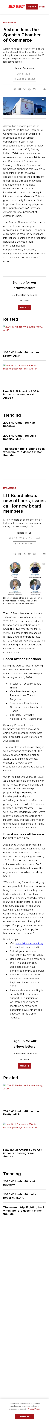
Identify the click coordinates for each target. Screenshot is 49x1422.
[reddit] (29, 89)
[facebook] (14, 89)
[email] (34, 89)
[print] (44, 89)
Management (9, 22)
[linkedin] (19, 89)
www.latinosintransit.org (30, 943)
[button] (5, 7)
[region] (24, 1410)
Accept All (24, 1416)
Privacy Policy (34, 1409)
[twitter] (24, 89)
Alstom (30, 68)
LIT (31, 532)
